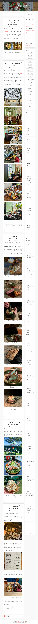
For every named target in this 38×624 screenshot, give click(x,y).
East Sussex (29, 381)
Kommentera (7, 57)
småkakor (28, 227)
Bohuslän (28, 150)
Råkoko (14, 225)
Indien (28, 420)
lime (32, 82)
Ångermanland (29, 146)
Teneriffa (28, 463)
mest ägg (28, 257)
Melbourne (29, 351)
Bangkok (28, 469)
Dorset (28, 379)
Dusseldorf (29, 480)
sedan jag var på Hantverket (14, 243)
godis (27, 225)
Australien (28, 349)
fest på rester (30, 67)
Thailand (28, 467)
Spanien (28, 452)
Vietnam (30, 106)
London (28, 388)
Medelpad (28, 167)
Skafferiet (27, 134)
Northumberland (30, 394)
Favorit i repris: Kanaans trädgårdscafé (13, 23)
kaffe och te (29, 253)
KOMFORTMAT (28, 304)
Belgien (28, 358)
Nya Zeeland (29, 446)
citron (30, 61)
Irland (27, 422)
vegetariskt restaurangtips (9, 227)
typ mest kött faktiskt (8, 608)
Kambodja (28, 433)
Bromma (6, 52)
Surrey (28, 401)
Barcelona (29, 454)
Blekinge (28, 148)
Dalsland (28, 154)
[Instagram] (35, 1)
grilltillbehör (30, 73)
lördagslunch (7, 225)
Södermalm (29, 199)
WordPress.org (28, 533)
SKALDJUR (27, 493)
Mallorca (28, 459)
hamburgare (29, 313)
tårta (27, 229)
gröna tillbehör (29, 508)
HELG (27, 268)
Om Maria (28, 132)
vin (27, 289)
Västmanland (29, 210)
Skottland (28, 450)
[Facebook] (34, 1)
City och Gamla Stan (30, 182)
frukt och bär (29, 246)
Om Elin (28, 128)
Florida (28, 484)
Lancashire (29, 386)
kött (32, 79)
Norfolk (28, 390)
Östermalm (29, 178)
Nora (14, 495)
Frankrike (28, 407)
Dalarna (28, 152)
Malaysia (28, 437)
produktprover (30, 88)
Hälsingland (28, 163)
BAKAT (27, 212)
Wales (28, 491)
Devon (28, 377)
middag (21, 73)
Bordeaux (29, 409)
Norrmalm (29, 195)
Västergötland (29, 208)
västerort (20, 225)
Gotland (28, 161)
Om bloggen (28, 126)
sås (27, 512)
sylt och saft (28, 514)
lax (28, 82)
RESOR (27, 343)
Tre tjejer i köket (19, 6)
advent (28, 270)
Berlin (28, 478)
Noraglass (20, 495)
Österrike (28, 345)
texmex (28, 330)
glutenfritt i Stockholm (8, 223)
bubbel (28, 285)
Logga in (27, 526)
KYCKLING (27, 332)
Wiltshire (28, 403)
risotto (28, 328)
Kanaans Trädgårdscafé (18, 52)
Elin (12, 26)
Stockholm (16, 413)
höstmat (30, 76)
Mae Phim (29, 474)
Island (28, 424)
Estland (28, 405)
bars (27, 244)
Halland (28, 165)
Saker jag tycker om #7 (30, 45)
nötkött (28, 300)
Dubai (28, 362)
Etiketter (27, 117)
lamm (27, 298)
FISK (26, 236)
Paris (28, 416)
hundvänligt (11, 52)
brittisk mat (30, 55)
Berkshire (29, 366)
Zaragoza (28, 465)
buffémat (30, 58)
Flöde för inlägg (28, 528)
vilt (27, 302)
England (28, 364)
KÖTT (27, 291)
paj (27, 321)
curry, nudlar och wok (30, 306)
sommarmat (30, 94)
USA (27, 482)
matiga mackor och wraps (30, 316)
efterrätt (30, 64)
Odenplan (29, 197)
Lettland (28, 435)
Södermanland (29, 169)
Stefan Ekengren (11, 413)
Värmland (28, 206)
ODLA (27, 336)
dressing (28, 506)
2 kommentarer (8, 417)
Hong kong (28, 418)
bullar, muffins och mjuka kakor (30, 220)
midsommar (29, 274)
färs (32, 70)
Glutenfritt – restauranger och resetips (30, 120)
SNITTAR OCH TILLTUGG (30, 495)
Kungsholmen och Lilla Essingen (30, 190)
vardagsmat (30, 100)
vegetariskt (30, 103)
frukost (28, 70)
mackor (28, 255)
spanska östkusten (30, 461)
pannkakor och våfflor (30, 259)
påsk (27, 276)
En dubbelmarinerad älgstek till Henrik (30, 24)
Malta (27, 439)
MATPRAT (27, 334)
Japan (28, 431)
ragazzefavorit (30, 91)
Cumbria (28, 375)
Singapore (28, 448)
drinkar (28, 287)
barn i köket (30, 52)
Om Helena (28, 130)
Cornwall (28, 373)
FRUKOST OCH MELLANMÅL (28, 239)
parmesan (30, 85)
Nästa (8, 616)
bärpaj (28, 214)
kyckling (28, 79)
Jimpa (27, 34)
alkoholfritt (28, 283)
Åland (28, 347)
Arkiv (27, 115)
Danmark (28, 360)
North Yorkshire (29, 392)
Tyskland (28, 476)
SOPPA (27, 499)
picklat (28, 510)
